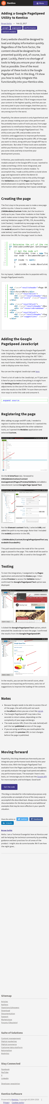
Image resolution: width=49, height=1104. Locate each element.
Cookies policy (18, 1102)
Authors (4, 1004)
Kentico (15, 1099)
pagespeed (16, 28)
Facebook (37, 819)
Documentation (8, 1013)
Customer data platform (11, 1047)
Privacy (6, 1102)
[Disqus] (24, 885)
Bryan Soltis (6, 23)
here (37, 371)
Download (5, 1010)
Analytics (5, 1053)
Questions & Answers (10, 1007)
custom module (9, 31)
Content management (11, 1038)
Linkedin (5, 1078)
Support (4, 1016)
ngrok (40, 711)
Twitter (23, 819)
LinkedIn (8, 823)
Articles (4, 1001)
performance (30, 28)
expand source (11, 400)
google (6, 28)
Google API (42, 776)
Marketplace (6, 1019)
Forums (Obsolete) (9, 1022)
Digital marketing (9, 1041)
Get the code (9, 787)
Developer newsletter (10, 1083)
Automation (6, 1050)
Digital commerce (9, 1044)
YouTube (4, 1072)
